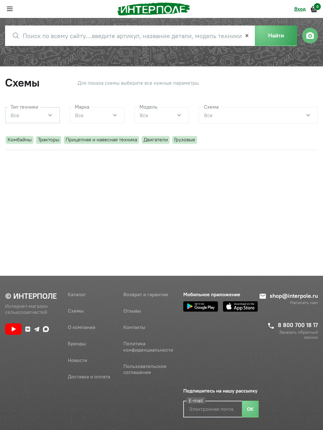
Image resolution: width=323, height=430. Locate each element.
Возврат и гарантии (145, 294)
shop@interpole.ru (294, 295)
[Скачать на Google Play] (200, 306)
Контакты (134, 327)
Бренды (77, 343)
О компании (81, 327)
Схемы (76, 311)
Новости (77, 360)
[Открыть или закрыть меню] (10, 9)
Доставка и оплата (89, 376)
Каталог (77, 294)
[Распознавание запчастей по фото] (310, 35)
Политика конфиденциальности (148, 346)
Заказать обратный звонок (298, 335)
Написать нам (304, 302)
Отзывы (132, 311)
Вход (300, 9)
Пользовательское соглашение (145, 369)
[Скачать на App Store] (240, 306)
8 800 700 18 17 (298, 325)
